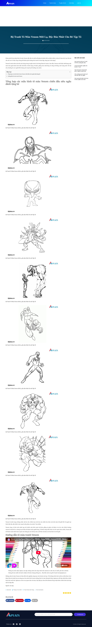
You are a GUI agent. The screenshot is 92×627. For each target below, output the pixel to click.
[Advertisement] (46, 16)
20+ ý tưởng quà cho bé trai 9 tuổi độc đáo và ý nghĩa (81, 75)
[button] (10, 600)
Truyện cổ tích (62, 3)
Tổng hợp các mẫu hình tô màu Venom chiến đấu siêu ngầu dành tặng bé (24, 74)
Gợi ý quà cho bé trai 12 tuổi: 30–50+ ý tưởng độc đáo (81, 62)
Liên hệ (79, 3)
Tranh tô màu (52, 3)
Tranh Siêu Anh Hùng (29, 589)
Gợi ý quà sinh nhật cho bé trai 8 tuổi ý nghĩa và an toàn (81, 79)
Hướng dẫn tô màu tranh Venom (15, 76)
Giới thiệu (71, 3)
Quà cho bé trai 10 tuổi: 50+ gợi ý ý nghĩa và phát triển (81, 70)
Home (44, 3)
